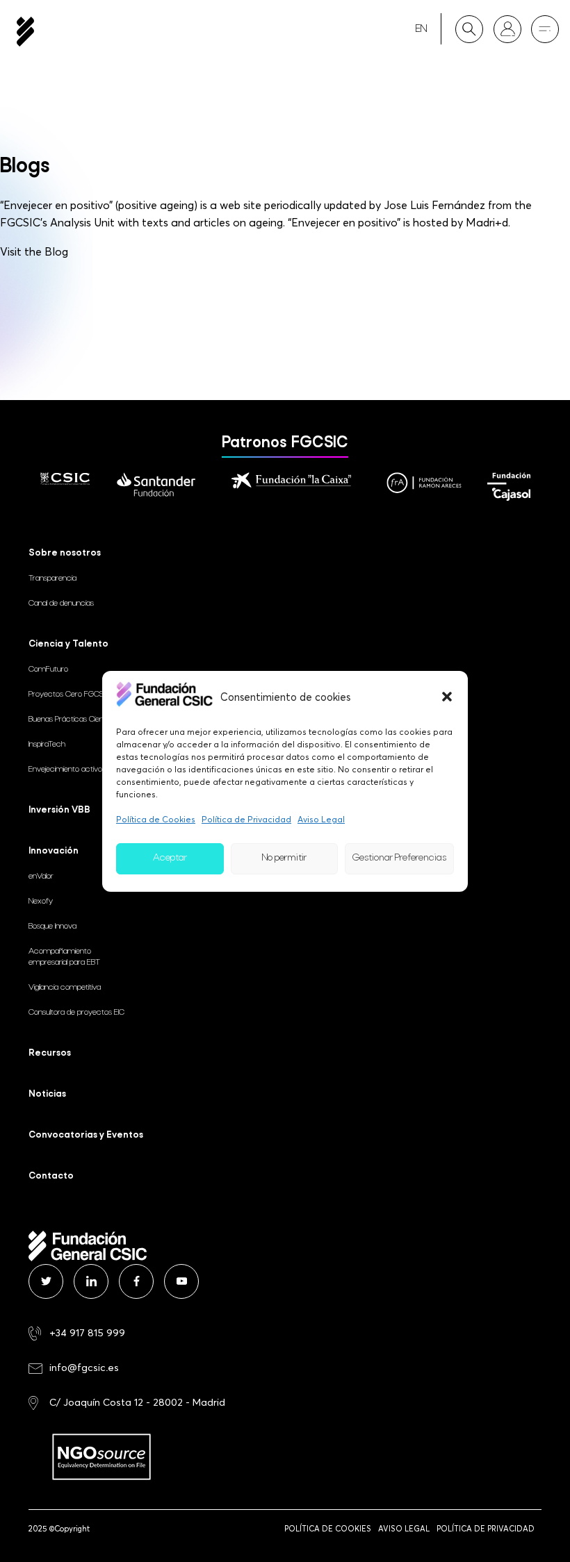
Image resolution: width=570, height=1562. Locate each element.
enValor (41, 876)
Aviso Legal (321, 819)
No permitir (284, 858)
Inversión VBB (59, 810)
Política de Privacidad (246, 819)
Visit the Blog (34, 251)
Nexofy (40, 901)
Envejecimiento (65, 769)
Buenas (75, 719)
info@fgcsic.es (84, 1367)
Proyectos (69, 694)
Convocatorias (85, 1135)
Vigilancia (64, 987)
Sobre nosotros (64, 553)
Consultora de (76, 1012)
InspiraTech (46, 744)
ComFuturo (48, 669)
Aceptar (170, 858)
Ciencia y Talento (68, 644)
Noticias (47, 1094)
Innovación (53, 851)
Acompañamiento (64, 957)
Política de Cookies (155, 819)
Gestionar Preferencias (399, 858)
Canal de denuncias (61, 603)
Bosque (52, 926)
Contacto (51, 1176)
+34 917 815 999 (87, 1332)
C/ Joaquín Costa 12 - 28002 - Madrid (137, 1402)
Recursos (49, 1053)
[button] (447, 697)
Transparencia (52, 578)
